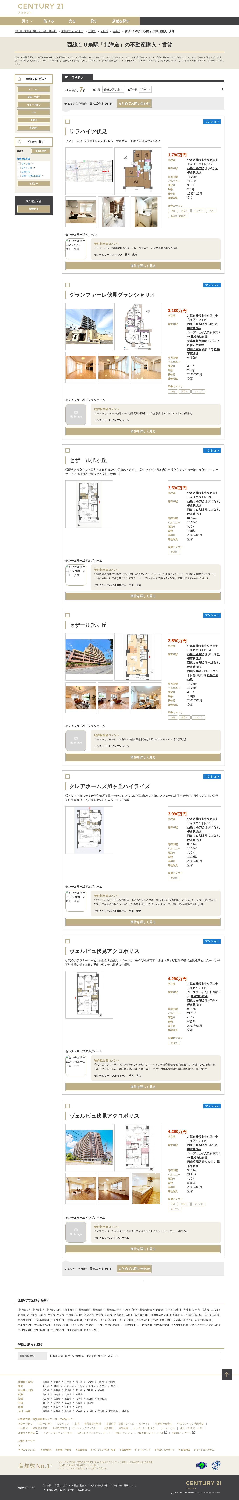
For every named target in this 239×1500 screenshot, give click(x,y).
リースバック (167, 1428)
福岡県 (46, 1411)
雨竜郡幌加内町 (203, 1319)
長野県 (57, 1390)
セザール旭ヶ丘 (88, 460)
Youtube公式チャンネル (150, 1432)
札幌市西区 (99, 1309)
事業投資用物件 (92, 1423)
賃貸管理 (109, 1428)
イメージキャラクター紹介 (58, 1432)
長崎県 (68, 1411)
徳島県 (46, 1407)
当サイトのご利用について (123, 1485)
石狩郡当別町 (142, 1314)
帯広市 (205, 1309)
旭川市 (178, 1309)
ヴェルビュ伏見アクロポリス (104, 951)
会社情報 (47, 1485)
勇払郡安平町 (60, 1325)
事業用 (34, 120)
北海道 (92, 31)
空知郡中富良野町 (183, 1319)
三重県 (79, 1394)
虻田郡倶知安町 (194, 1314)
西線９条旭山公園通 (31, 176)
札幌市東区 (38, 1309)
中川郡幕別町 (25, 1330)
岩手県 (68, 1382)
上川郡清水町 (145, 1325)
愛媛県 (57, 1407)
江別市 (42, 1314)
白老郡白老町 (25, 1325)
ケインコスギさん (205, 1450)
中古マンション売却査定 (190, 1423)
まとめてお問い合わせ (134, 103)
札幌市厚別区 (114, 1309)
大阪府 (46, 1398)
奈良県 (90, 1398)
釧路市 (196, 1309)
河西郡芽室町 (161, 1325)
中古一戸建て (33, 104)
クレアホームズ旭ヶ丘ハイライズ (109, 786)
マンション (34, 89)
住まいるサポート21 (191, 1428)
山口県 (90, 1403)
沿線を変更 (41, 151)
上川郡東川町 (126, 1319)
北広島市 (119, 1314)
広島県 (57, 1403)
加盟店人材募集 (26, 1432)
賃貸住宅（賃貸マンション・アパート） (128, 1423)
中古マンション (29, 1450)
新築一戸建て (33, 97)
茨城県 (92, 1386)
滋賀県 (68, 1398)
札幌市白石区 (53, 1309)
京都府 (57, 1398)
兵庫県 (79, 1398)
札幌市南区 (85, 1309)
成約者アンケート (181, 1432)
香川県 (68, 1407)
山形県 (101, 1382)
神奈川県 (58, 1386)
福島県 (112, 1382)
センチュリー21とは (144, 1428)
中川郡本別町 (74, 1330)
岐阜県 (68, 1394)
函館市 (160, 1309)
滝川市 (78, 1314)
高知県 (79, 1407)
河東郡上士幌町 (94, 1325)
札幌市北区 (24, 1309)
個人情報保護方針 (98, 1485)
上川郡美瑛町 (143, 1319)
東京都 (46, 1386)
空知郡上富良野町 (162, 1319)
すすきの (91, 1356)
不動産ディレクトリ (72, 31)
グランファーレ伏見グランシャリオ (112, 295)
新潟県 (68, 1390)
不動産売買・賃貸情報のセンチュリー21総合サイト (46, 1419)
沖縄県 (125, 1411)
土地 (34, 112)
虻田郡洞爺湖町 (43, 1325)
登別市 (99, 1314)
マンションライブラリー (85, 1428)
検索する (34, 183)
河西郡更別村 (197, 1325)
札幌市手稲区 (130, 1309)
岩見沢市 (216, 1309)
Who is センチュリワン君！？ (94, 1432)
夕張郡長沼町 (58, 1319)
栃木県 (103, 1386)
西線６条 (26, 172)
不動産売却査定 (163, 1423)
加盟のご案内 (61, 1485)
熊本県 (79, 1411)
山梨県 (46, 1390)
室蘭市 (187, 1309)
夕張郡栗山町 (74, 1319)
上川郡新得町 (129, 1325)
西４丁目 (26, 163)
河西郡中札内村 (179, 1325)
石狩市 (129, 1314)
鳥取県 (68, 1403)
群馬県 (114, 1386)
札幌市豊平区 (69, 1309)
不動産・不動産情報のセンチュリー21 (36, 31)
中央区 (116, 31)
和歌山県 (102, 1398)
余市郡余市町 (25, 1319)
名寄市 (60, 1314)
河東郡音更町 (77, 1325)
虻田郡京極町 (177, 1314)
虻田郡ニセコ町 (159, 1314)
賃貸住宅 (82, 1450)
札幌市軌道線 (23, 159)
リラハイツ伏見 (88, 131)
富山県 (79, 1390)
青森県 (57, 1382)
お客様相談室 (84, 1489)
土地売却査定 (59, 1428)
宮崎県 (101, 1411)
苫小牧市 (32, 1314)
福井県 (101, 1390)
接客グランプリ (123, 1432)
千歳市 (69, 1314)
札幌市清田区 (147, 1309)
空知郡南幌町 (41, 1319)
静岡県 (57, 1394)
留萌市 (21, 1314)
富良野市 (89, 1314)
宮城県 (90, 1382)
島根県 (79, 1403)
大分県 (90, 1411)
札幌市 (104, 31)
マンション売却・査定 (104, 1450)
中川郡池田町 (41, 1330)
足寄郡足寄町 (91, 1330)
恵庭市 (108, 1314)
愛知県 (46, 1394)
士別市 (51, 1314)
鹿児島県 (113, 1411)
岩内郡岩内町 (212, 1314)
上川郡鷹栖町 (91, 1319)
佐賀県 (57, 1411)
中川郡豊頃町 (58, 1330)
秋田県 (79, 1382)
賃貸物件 (34, 128)
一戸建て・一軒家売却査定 (32, 1428)
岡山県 (46, 1403)
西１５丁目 (27, 168)
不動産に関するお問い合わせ (60, 1489)
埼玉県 (70, 1386)
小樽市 (169, 1309)
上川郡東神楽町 (108, 1319)
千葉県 (81, 1386)
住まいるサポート (166, 1450)
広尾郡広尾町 (213, 1325)
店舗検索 (123, 1428)
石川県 (90, 1390)
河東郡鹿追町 (112, 1325)
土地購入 (47, 1450)
